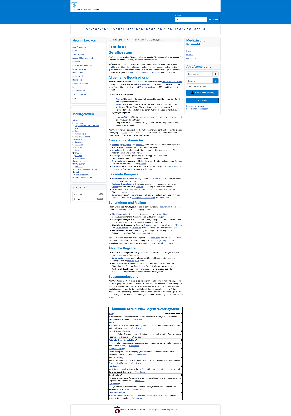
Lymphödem (117, 195)
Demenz (142, 164)
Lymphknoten (174, 87)
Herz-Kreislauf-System (172, 81)
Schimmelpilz (80, 134)
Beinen (115, 187)
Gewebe (144, 72)
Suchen (178, 15)
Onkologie (116, 166)
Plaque (155, 178)
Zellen (124, 132)
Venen (119, 104)
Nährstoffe (143, 266)
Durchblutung (115, 375)
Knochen (79, 166)
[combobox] (191, 19)
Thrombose (117, 189)
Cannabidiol (79, 139)
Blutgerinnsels (145, 189)
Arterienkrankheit (117, 392)
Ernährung (148, 225)
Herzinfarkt (138, 147)
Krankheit (79, 131)
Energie (78, 156)
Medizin (78, 153)
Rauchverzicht (122, 228)
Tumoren (148, 169)
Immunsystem (133, 261)
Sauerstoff (156, 72)
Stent (111, 322)
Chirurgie (116, 155)
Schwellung (133, 195)
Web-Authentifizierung (204, 93)
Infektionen (155, 238)
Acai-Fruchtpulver (82, 136)
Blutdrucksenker (132, 214)
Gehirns (178, 161)
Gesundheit (80, 164)
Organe (133, 72)
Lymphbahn (114, 384)
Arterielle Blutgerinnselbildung (122, 340)
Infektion (79, 147)
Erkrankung (136, 178)
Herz (140, 84)
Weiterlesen (138, 319)
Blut (113, 67)
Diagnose (127, 144)
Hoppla (77, 120)
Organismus (80, 161)
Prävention (136, 228)
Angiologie (117, 150)
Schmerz (78, 142)
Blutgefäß (163, 189)
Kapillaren (120, 107)
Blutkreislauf (121, 255)
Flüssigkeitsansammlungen (143, 197)
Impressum (79, 123)
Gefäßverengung (116, 349)
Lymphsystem (118, 258)
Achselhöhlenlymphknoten (86, 169)
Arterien (119, 99)
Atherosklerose (119, 178)
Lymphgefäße (122, 117)
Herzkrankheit (126, 147)
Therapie (79, 150)
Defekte (139, 187)
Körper (136, 67)
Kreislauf (147, 84)
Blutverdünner (162, 214)
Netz (111, 314)
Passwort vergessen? (195, 106)
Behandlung (80, 158)
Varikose (116, 184)
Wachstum (176, 166)
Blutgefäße (113, 87)
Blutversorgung (116, 357)
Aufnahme (79, 145)
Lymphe (142, 117)
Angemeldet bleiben (197, 87)
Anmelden (202, 100)
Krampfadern (127, 184)
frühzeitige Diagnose (161, 240)
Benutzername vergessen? (197, 109)
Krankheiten (140, 269)
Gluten (78, 172)
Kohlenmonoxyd (82, 175)
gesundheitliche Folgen (170, 207)
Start (188, 51)
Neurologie (117, 161)
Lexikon (189, 54)
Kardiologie (117, 144)
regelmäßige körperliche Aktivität (168, 225)
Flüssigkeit (160, 117)
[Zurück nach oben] (287, 411)
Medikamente (118, 214)
